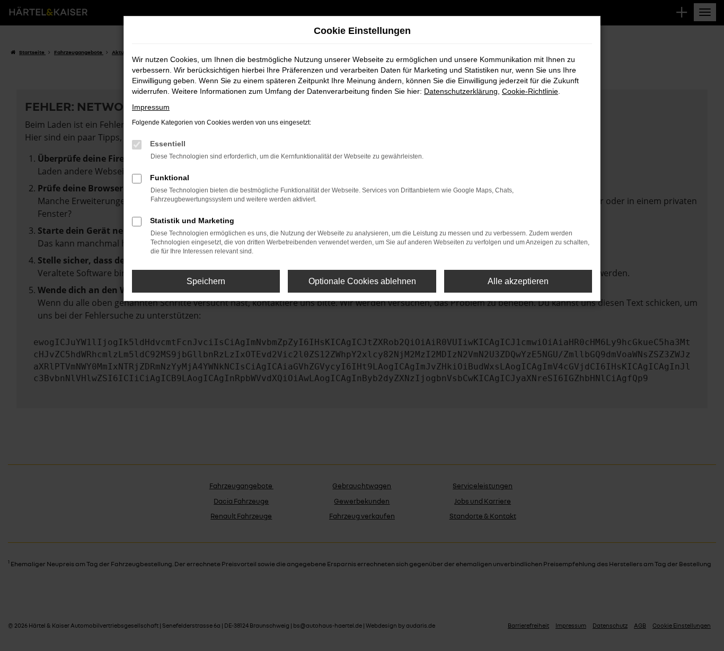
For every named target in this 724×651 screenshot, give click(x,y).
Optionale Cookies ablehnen (362, 281)
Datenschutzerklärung (461, 91)
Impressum (151, 107)
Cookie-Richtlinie (530, 91)
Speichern (206, 281)
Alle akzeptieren (518, 281)
